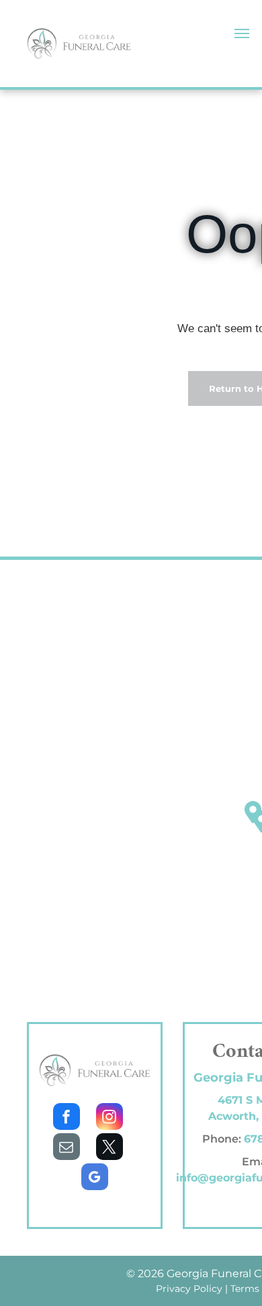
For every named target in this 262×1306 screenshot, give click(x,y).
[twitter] (109, 1148)
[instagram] (109, 1118)
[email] (66, 1148)
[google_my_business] (94, 1178)
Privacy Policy (189, 1289)
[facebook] (66, 1118)
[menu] (241, 33)
